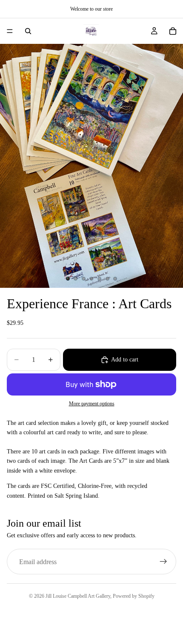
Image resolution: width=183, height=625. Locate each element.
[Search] (28, 31)
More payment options (91, 404)
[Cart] (172, 31)
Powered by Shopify (133, 596)
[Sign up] (163, 562)
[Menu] (10, 31)
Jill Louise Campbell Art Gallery (78, 596)
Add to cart (124, 359)
